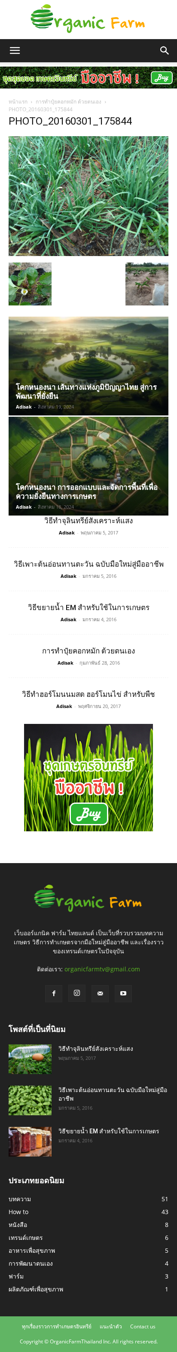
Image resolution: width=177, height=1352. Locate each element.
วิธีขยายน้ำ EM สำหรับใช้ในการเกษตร (89, 607)
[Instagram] (76, 993)
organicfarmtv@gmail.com (102, 969)
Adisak (24, 406)
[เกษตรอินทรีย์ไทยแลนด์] (88, 19)
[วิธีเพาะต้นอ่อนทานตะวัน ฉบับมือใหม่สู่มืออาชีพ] (30, 1100)
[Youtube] (123, 993)
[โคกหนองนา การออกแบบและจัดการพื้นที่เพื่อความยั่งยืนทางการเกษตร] (88, 466)
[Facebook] (53, 993)
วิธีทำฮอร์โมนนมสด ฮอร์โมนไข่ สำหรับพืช (88, 694)
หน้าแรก (18, 101)
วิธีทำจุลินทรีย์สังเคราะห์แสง (88, 520)
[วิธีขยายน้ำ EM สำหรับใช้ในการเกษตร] (30, 1142)
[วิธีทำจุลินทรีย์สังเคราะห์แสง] (30, 1059)
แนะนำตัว (111, 1326)
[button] (14, 50)
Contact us (143, 1326)
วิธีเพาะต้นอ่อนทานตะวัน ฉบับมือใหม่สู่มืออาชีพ (89, 564)
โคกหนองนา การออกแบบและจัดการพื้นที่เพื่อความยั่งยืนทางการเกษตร (87, 492)
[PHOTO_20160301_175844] (88, 253)
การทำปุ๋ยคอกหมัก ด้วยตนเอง (68, 101)
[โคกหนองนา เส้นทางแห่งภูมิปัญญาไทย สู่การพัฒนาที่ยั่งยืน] (88, 366)
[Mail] (100, 993)
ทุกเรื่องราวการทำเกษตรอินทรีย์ (57, 1326)
